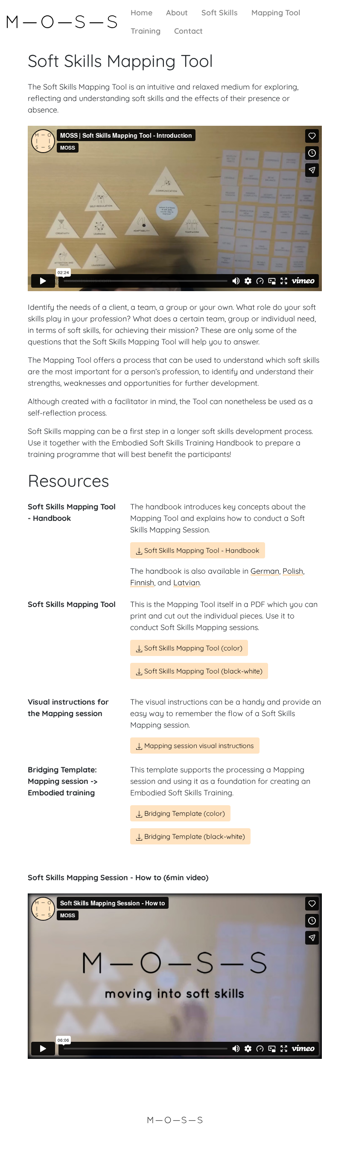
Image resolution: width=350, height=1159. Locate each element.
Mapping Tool (275, 12)
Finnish (142, 582)
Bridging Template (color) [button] (184, 813)
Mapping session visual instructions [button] (198, 745)
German (265, 571)
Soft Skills (219, 12)
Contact (188, 31)
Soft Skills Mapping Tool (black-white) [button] (202, 671)
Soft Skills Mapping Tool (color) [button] (192, 648)
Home (141, 12)
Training (145, 31)
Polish (293, 571)
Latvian (186, 582)
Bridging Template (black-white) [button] (194, 836)
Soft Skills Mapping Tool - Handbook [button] (201, 550)
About (177, 12)
